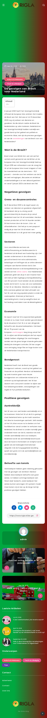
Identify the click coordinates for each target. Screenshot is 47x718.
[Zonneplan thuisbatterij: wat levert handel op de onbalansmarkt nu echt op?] (6, 631)
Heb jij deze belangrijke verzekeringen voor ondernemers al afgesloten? (28, 642)
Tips (6, 665)
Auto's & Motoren (15, 79)
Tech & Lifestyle (14, 84)
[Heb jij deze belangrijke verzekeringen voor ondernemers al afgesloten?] (6, 642)
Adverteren (7, 680)
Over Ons (6, 691)
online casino (22, 272)
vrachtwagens (18, 332)
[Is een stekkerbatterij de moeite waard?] (6, 620)
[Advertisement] (23, 34)
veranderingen (18, 138)
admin (23, 539)
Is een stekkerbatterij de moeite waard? (28, 619)
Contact (5, 685)
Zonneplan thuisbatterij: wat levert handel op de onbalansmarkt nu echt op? (29, 631)
